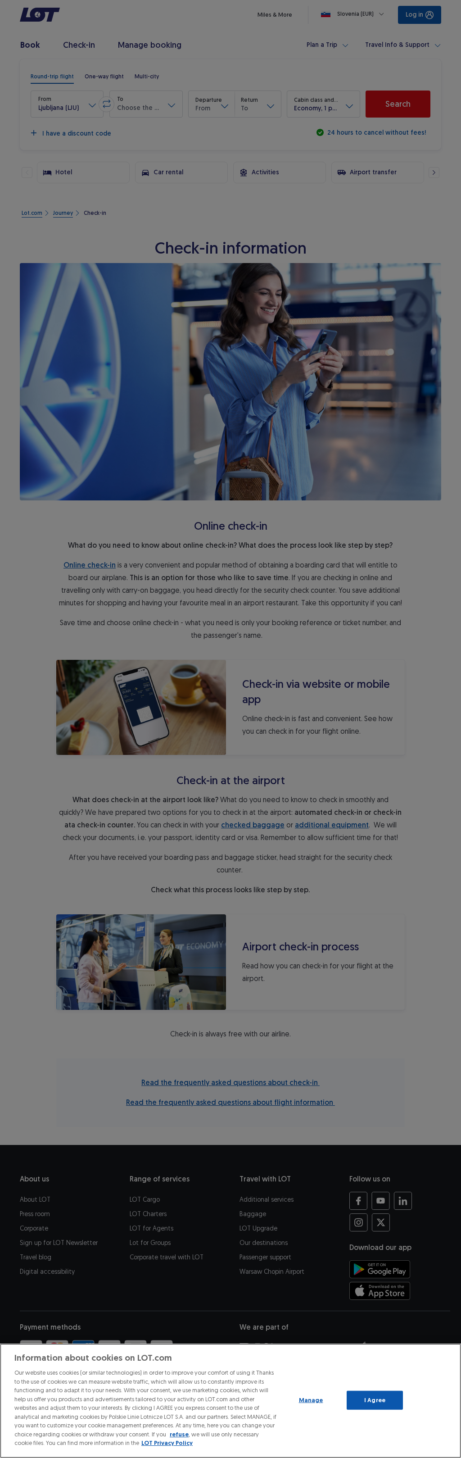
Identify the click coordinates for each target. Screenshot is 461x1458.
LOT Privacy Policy (167, 1443)
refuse (179, 1434)
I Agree (374, 1400)
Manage (311, 1400)
